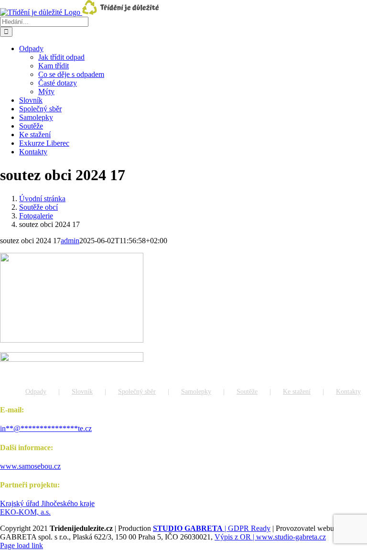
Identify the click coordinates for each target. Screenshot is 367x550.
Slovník (82, 391)
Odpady (35, 391)
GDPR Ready (249, 528)
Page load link (21, 545)
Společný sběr (137, 391)
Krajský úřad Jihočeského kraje (47, 503)
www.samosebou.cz (30, 466)
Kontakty (348, 391)
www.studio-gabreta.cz (291, 537)
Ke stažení (297, 391)
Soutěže (247, 391)
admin (70, 241)
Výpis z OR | (235, 537)
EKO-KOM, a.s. (25, 512)
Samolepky (196, 391)
